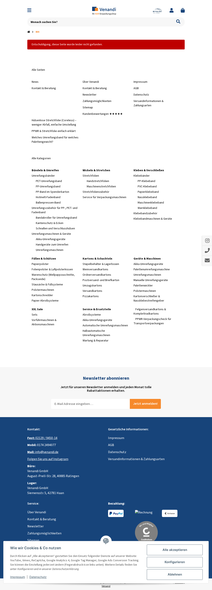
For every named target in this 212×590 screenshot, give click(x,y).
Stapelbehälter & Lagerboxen (101, 264)
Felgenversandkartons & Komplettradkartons (150, 311)
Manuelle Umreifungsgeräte (151, 280)
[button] (171, 10)
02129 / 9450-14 (42, 438)
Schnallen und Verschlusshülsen (55, 228)
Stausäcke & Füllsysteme (47, 284)
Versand (106, 586)
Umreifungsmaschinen (49, 250)
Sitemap (88, 107)
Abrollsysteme (92, 315)
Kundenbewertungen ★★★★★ (103, 114)
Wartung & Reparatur (95, 341)
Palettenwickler (143, 286)
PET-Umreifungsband (49, 181)
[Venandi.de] (106, 10)
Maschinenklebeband (151, 203)
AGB (136, 88)
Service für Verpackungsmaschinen (104, 197)
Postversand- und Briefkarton (101, 280)
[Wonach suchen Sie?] (178, 22)
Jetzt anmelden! (145, 403)
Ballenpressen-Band (48, 203)
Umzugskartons (92, 286)
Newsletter (89, 95)
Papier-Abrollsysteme (45, 301)
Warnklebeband (147, 208)
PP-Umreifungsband (48, 186)
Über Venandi (91, 82)
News (35, 82)
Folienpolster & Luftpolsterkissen (52, 269)
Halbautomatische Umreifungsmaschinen (96, 333)
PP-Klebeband (146, 181)
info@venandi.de (42, 452)
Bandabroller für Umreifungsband (56, 218)
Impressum (140, 82)
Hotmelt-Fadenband (48, 197)
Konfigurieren (175, 562)
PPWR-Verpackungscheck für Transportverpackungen (152, 321)
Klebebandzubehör (145, 213)
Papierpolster (40, 264)
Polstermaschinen (43, 290)
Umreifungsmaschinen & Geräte (51, 234)
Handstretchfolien (98, 181)
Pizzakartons (91, 296)
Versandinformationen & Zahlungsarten (149, 103)
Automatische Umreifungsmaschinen (105, 325)
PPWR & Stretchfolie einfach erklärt (54, 131)
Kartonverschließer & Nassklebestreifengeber (149, 298)
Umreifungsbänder (43, 176)
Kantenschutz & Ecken (49, 223)
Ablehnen (175, 574)
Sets (34, 315)
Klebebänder (142, 176)
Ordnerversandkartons (97, 275)
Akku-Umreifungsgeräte (50, 239)
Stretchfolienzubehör (96, 192)
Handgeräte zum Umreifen (52, 245)
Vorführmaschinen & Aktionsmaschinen (44, 322)
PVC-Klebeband (147, 186)
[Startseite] (28, 32)
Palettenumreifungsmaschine (152, 269)
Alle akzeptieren (175, 550)
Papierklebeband (148, 192)
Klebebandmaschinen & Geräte (153, 219)
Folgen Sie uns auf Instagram (47, 459)
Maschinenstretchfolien (101, 186)
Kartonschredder (42, 295)
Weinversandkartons (95, 269)
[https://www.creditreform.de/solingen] (146, 532)
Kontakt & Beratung (44, 88)
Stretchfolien (91, 176)
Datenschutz (141, 95)
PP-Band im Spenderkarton (52, 192)
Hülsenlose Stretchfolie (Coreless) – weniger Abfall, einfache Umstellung (54, 122)
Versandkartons (92, 291)
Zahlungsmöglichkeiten (97, 101)
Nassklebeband (147, 197)
